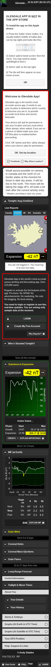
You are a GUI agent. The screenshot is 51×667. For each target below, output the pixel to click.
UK (24, 213)
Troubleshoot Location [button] (20, 161)
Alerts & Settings (27, 617)
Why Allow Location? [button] (34, 161)
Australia (37, 213)
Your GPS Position (27, 638)
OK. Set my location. (25, 153)
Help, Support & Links (27, 646)
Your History (28, 607)
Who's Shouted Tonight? (28, 343)
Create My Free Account (27, 326)
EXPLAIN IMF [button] (35, 523)
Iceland (17, 213)
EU (29, 213)
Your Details (28, 599)
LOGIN (27, 318)
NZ (44, 213)
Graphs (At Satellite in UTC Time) (27, 631)
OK (25, 82)
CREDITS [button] (12, 438)
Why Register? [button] (35, 334)
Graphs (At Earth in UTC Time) (27, 624)
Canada (8, 213)
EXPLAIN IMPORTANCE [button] (30, 438)
